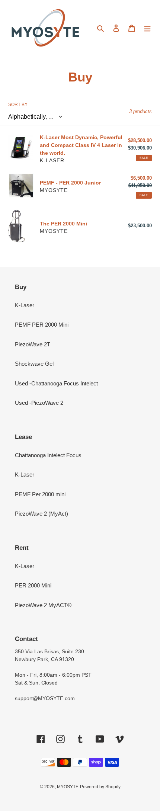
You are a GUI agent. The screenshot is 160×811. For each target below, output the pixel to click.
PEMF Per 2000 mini (40, 494)
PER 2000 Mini (33, 585)
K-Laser (24, 305)
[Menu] (147, 28)
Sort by (18, 104)
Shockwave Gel (34, 363)
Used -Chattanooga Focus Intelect (56, 383)
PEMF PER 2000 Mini (41, 324)
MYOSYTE (68, 786)
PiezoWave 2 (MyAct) (41, 513)
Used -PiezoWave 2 (39, 403)
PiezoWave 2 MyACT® (43, 605)
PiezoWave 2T (32, 344)
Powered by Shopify (100, 786)
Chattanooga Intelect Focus (48, 455)
